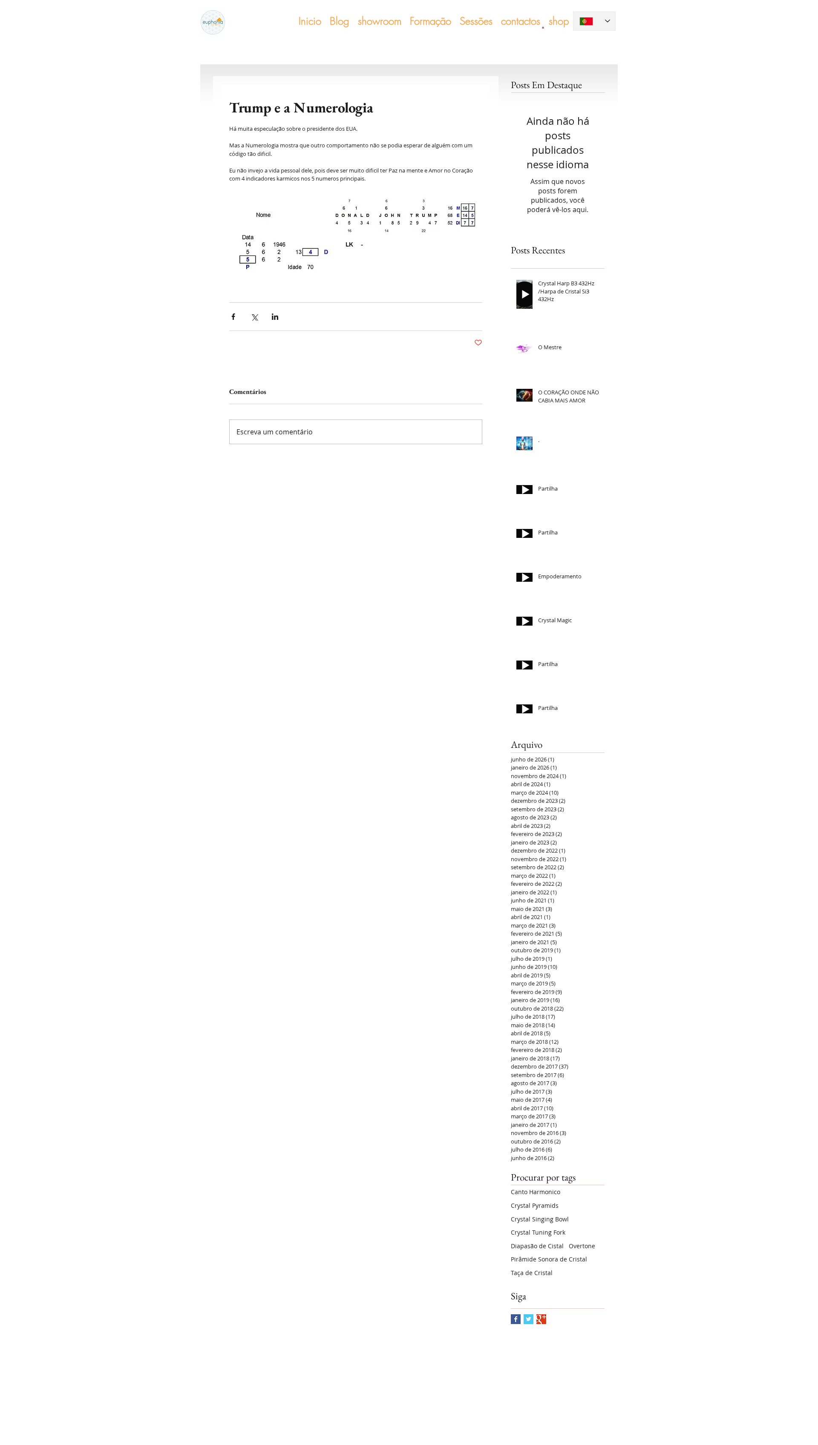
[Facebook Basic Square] (516, 1319)
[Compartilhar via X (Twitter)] (254, 317)
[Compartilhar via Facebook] (233, 317)
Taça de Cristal (532, 1273)
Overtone (582, 1246)
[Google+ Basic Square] (541, 1319)
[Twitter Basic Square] (528, 1319)
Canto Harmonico (535, 1192)
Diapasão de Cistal (537, 1246)
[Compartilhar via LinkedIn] (275, 317)
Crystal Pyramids (535, 1205)
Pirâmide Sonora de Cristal (549, 1259)
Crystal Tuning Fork (538, 1232)
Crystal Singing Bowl (540, 1219)
